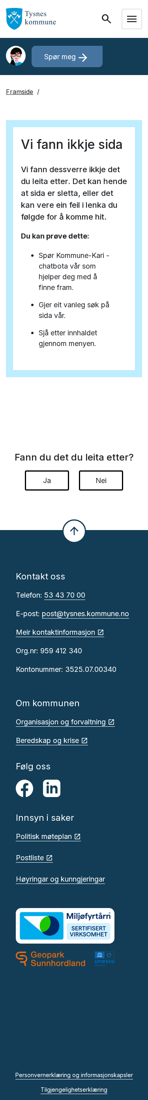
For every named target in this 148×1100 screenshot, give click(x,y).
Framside (19, 92)
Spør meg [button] (67, 57)
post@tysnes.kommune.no (85, 613)
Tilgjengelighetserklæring (74, 1089)
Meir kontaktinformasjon (55, 632)
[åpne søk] (107, 19)
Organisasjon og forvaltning (61, 722)
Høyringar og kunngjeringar (60, 879)
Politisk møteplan (44, 836)
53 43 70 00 (64, 595)
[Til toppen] (74, 531)
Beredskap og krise (47, 740)
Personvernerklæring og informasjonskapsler (74, 1075)
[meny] (132, 19)
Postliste (30, 858)
